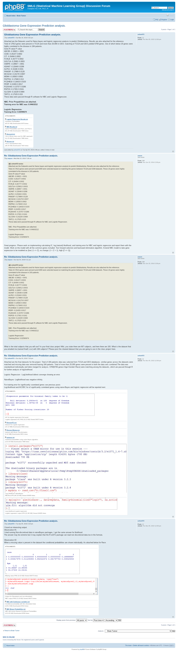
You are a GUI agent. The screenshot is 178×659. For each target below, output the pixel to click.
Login (172, 19)
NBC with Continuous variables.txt (18, 602)
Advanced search (168, 10)
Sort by (90, 620)
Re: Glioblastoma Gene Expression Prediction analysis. (31, 155)
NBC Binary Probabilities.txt (16, 609)
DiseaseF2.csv (12, 422)
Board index (11, 16)
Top (173, 151)
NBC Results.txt (12, 127)
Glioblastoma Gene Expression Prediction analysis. (34, 25)
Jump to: (101, 631)
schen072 (11, 37)
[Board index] (15, 6)
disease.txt (10, 141)
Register (164, 19)
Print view (167, 15)
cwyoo (10, 158)
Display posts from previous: (66, 620)
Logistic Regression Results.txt (17, 119)
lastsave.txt (10, 437)
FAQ (156, 19)
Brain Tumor (21, 16)
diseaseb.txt (11, 134)
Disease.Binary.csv (13, 430)
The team (128, 645)
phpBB (82, 649)
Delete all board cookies (141, 645)
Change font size (172, 15)
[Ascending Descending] (113, 620)
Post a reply (7, 29)
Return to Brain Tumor (11, 630)
